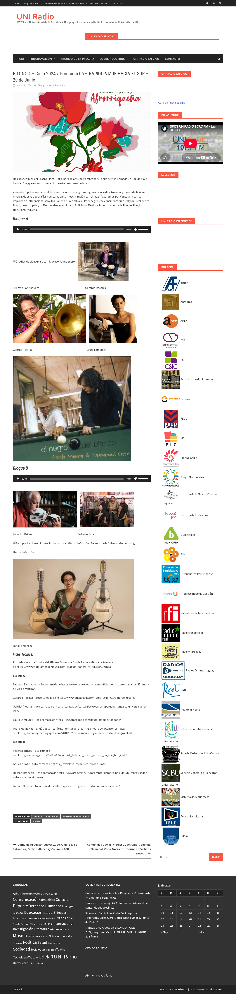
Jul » (201, 932)
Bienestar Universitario (31, 894)
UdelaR (185, 836)
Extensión (186, 399)
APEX (183, 320)
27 (190, 925)
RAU (183, 690)
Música (37, 821)
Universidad (20, 963)
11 (171, 912)
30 (218, 925)
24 (162, 925)
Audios (38, 816)
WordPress (181, 989)
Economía (18, 912)
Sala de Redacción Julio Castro (199, 753)
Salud (42, 942)
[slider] (143, 229)
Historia (47, 924)
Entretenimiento (46, 918)
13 (190, 912)
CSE (182, 340)
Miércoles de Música (59, 929)
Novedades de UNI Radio (76, 816)
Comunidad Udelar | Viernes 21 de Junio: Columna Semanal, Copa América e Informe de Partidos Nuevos (119, 849)
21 (199, 919)
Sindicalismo (54, 943)
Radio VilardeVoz (191, 651)
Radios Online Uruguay (199, 670)
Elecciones (48, 913)
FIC (182, 438)
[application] (82, 229)
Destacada (52, 816)
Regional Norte (190, 709)
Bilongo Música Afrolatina (51, 85)
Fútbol (33, 924)
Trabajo (33, 957)
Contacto (116, 3)
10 (162, 912)
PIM (182, 554)
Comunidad (47, 900)
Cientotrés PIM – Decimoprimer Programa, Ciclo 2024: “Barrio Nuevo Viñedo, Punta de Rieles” (117, 917)
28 (199, 925)
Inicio (17, 3)
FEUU (183, 418)
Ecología (67, 906)
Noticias (44, 936)
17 (162, 919)
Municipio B (187, 534)
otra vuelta (66, 936)
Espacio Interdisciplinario (196, 379)
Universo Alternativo (37, 963)
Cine (54, 894)
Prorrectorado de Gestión (196, 593)
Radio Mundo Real (191, 632)
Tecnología (20, 957)
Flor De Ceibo (188, 458)
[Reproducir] (18, 229)
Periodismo (17, 943)
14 (199, 912)
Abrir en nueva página (171, 102)
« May (164, 932)
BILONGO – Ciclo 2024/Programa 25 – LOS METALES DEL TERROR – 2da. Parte (116, 932)
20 (190, 919)
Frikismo (25, 924)
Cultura (62, 899)
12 (180, 912)
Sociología (37, 949)
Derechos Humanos (45, 905)
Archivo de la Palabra (54, 3)
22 (208, 919)
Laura (88, 903)
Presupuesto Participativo (197, 574)
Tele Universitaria (191, 816)
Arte (16, 893)
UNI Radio (35, 16)
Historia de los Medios (194, 515)
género (39, 924)
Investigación (23, 929)
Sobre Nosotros (76, 3)
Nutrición (54, 936)
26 (180, 925)
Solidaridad (50, 949)
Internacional (62, 923)
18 (171, 919)
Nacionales (33, 936)
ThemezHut (216, 989)
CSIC (183, 360)
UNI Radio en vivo (99, 3)
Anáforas (186, 302)
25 (171, 925)
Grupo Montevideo (192, 477)
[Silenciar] (135, 229)
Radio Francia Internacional (197, 613)
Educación (33, 912)
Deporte (20, 906)
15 (208, 912)
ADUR (184, 283)
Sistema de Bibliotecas (194, 797)
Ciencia (46, 894)
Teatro (60, 949)
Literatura (41, 929)
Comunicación (26, 899)
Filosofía (16, 924)
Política (30, 942)
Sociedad (21, 949)
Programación (31, 3)
